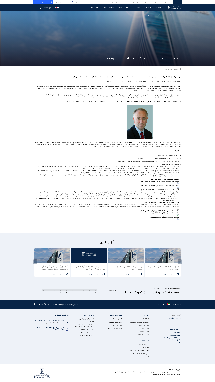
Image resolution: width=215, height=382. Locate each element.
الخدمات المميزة (168, 2)
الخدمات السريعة (79, 2)
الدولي (113, 2)
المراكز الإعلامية (164, 15)
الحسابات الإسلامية (120, 2)
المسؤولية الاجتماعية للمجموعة (139, 322)
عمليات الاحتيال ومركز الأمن (86, 335)
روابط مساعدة (89, 315)
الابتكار (109, 2)
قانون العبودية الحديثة (142, 334)
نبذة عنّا (105, 2)
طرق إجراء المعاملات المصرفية (139, 350)
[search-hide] (39, 7)
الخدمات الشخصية (177, 2)
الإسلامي (178, 342)
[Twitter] (45, 304)
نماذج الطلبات (117, 325)
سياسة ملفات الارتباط (87, 329)
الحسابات (158, 7)
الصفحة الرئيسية (175, 15)
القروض (138, 7)
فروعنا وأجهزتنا (58, 2)
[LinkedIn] (35, 304)
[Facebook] (48, 304)
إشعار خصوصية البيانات (87, 332)
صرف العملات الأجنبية (125, 7)
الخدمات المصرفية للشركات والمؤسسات (135, 2)
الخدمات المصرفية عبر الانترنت (43, 2)
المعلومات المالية (144, 325)
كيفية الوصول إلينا (143, 344)
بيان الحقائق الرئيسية (115, 322)
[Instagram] (38, 304)
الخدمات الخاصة (160, 2)
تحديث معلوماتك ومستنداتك (140, 354)
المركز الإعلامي (145, 328)
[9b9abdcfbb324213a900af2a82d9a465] (173, 7)
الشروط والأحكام (117, 319)
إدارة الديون (145, 347)
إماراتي (154, 2)
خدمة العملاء (68, 2)
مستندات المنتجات (115, 315)
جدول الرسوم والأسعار (115, 328)
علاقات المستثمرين (143, 331)
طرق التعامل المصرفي (91, 7)
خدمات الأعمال (148, 2)
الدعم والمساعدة (144, 357)
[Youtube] (42, 304)
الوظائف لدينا (145, 319)
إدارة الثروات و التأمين (108, 7)
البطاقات (148, 7)
